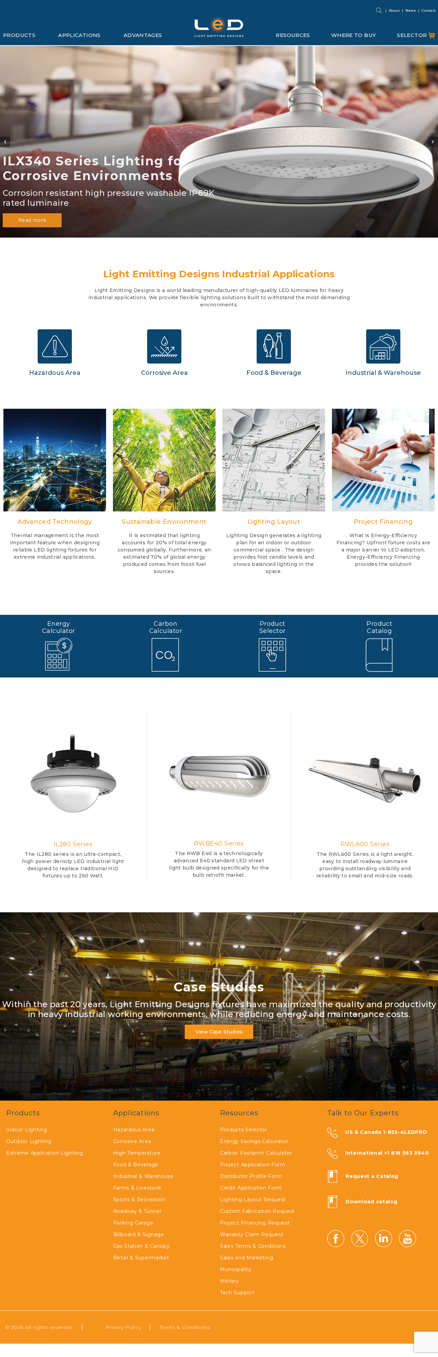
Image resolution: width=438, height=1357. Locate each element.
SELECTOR (412, 35)
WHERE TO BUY (353, 35)
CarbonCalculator (165, 627)
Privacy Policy (123, 1327)
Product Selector (272, 627)
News (410, 10)
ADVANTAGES (143, 35)
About (394, 10)
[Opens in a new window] (379, 655)
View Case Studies (219, 1032)
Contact (429, 10)
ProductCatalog (379, 627)
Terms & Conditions (184, 1327)
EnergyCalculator (58, 627)
